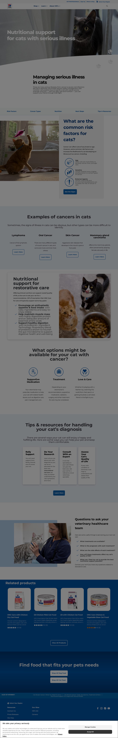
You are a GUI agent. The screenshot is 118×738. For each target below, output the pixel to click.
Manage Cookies (90, 727)
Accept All (90, 732)
